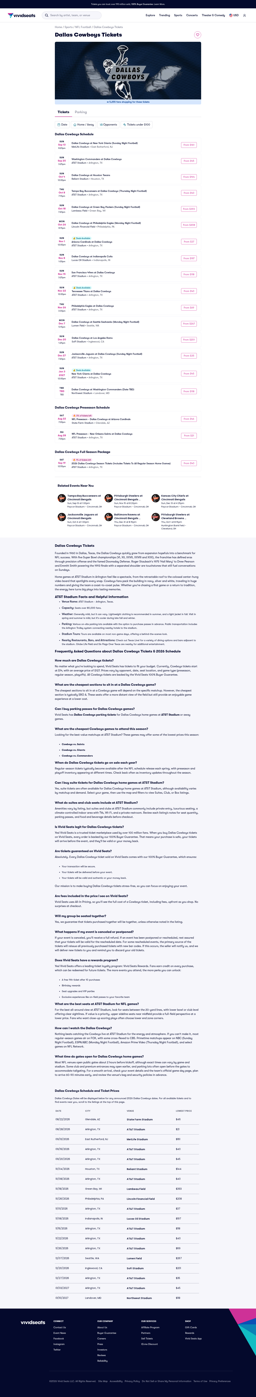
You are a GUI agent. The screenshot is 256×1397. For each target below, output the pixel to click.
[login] (244, 15)
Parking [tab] (81, 112)
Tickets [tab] (63, 112)
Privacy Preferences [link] (220, 1381)
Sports (178, 15)
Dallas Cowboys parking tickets (95, 714)
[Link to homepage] (22, 15)
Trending (164, 15)
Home (58, 27)
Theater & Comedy (213, 15)
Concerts (192, 15)
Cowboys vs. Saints (73, 744)
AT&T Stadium (170, 714)
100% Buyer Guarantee (142, 4)
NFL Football (83, 27)
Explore (150, 15)
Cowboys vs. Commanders (77, 755)
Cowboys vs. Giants (73, 750)
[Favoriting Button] (197, 34)
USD (236, 15)
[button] (62, 124)
